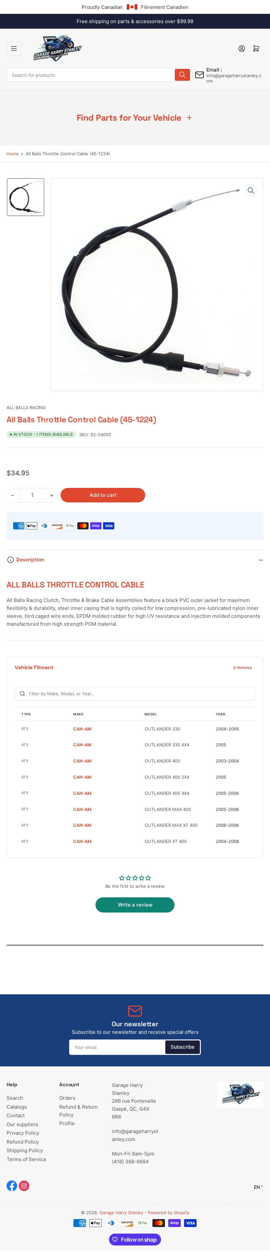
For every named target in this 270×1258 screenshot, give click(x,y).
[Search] (182, 74)
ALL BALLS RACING (26, 407)
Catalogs (17, 1107)
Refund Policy (23, 1142)
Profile (67, 1123)
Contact (16, 1115)
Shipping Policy (25, 1150)
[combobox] (99, 75)
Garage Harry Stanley (121, 1212)
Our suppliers (22, 1124)
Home (13, 153)
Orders (67, 1098)
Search (15, 1098)
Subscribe (183, 1047)
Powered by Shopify (168, 1212)
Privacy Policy (23, 1133)
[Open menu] (14, 48)
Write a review (135, 905)
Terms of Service (26, 1159)
